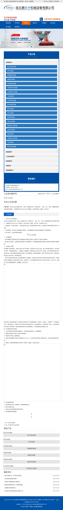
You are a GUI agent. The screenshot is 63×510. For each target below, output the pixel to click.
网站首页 (8, 23)
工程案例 (43, 23)
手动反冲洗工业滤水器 (13, 425)
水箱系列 (8, 165)
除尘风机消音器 (11, 66)
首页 (44, 193)
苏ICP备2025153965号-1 (49, 499)
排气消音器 (10, 113)
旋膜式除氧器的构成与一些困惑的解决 (14, 484)
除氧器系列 (9, 152)
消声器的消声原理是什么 (10, 487)
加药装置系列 (9, 170)
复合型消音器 (11, 130)
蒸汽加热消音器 (11, 104)
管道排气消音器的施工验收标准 (12, 481)
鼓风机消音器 (11, 117)
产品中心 (46, 1)
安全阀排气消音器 (12, 92)
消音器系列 (9, 62)
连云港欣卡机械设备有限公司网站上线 (14, 490)
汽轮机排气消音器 (12, 87)
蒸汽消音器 (10, 109)
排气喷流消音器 (11, 100)
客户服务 (8, 27)
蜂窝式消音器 (11, 79)
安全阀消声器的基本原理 (10, 478)
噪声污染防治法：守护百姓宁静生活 (13, 475)
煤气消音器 (10, 71)
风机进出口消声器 (12, 138)
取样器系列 (9, 161)
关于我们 (17, 23)
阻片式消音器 (11, 121)
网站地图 (56, 1)
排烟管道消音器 (11, 75)
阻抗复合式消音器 (12, 125)
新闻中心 (35, 23)
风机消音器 (10, 142)
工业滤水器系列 (10, 156)
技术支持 (52, 23)
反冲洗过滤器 (11, 422)
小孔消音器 (10, 96)
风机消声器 (10, 134)
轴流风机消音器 (11, 83)
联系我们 (51, 1)
